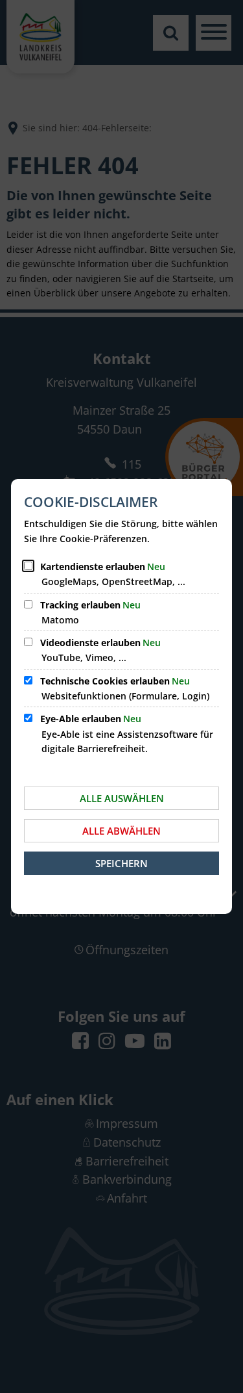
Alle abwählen (121, 830)
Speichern (121, 863)
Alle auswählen (122, 798)
